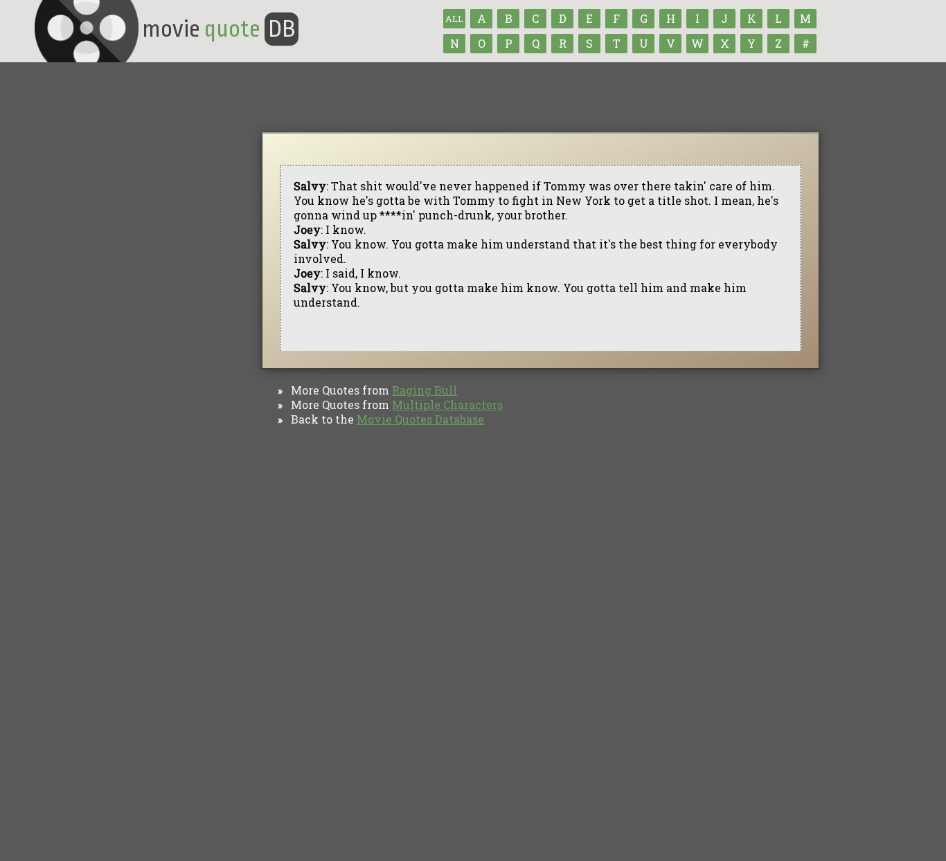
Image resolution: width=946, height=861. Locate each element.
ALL (454, 18)
